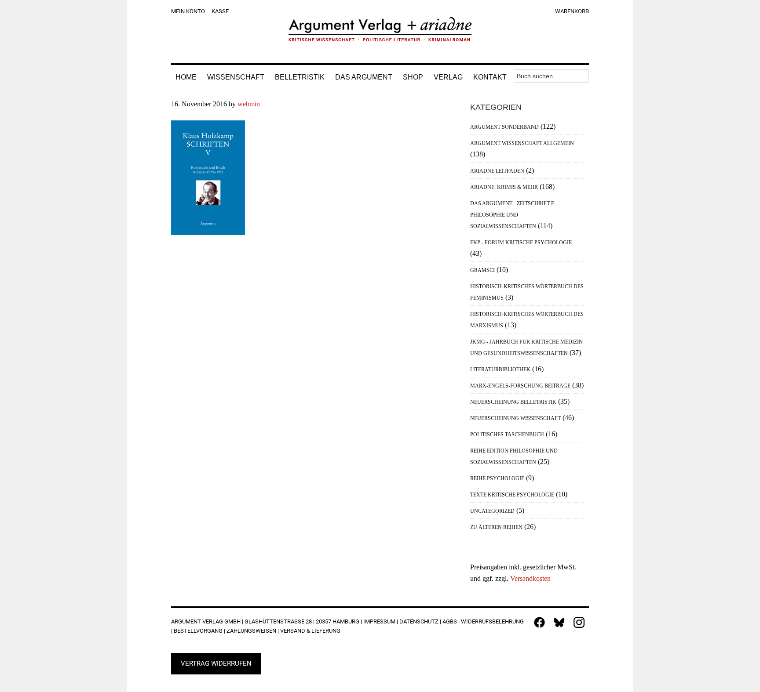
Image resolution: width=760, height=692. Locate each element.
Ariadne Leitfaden (497, 171)
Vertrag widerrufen (216, 663)
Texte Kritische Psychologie (512, 495)
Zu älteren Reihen (496, 527)
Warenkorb (572, 11)
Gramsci (482, 270)
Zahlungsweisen (251, 630)
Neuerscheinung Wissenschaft (515, 418)
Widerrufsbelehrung (492, 621)
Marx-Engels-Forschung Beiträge (520, 386)
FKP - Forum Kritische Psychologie (521, 242)
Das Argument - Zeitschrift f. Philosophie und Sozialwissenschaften (512, 214)
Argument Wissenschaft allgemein (522, 143)
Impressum (379, 621)
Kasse (220, 11)
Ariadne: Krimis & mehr (504, 187)
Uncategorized (492, 511)
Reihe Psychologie (497, 478)
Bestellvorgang (198, 630)
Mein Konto (188, 11)
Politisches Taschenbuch (507, 434)
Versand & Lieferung (310, 630)
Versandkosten (530, 578)
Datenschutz (418, 621)
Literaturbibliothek (500, 369)
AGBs (449, 621)
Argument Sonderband (504, 127)
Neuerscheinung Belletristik (513, 402)
